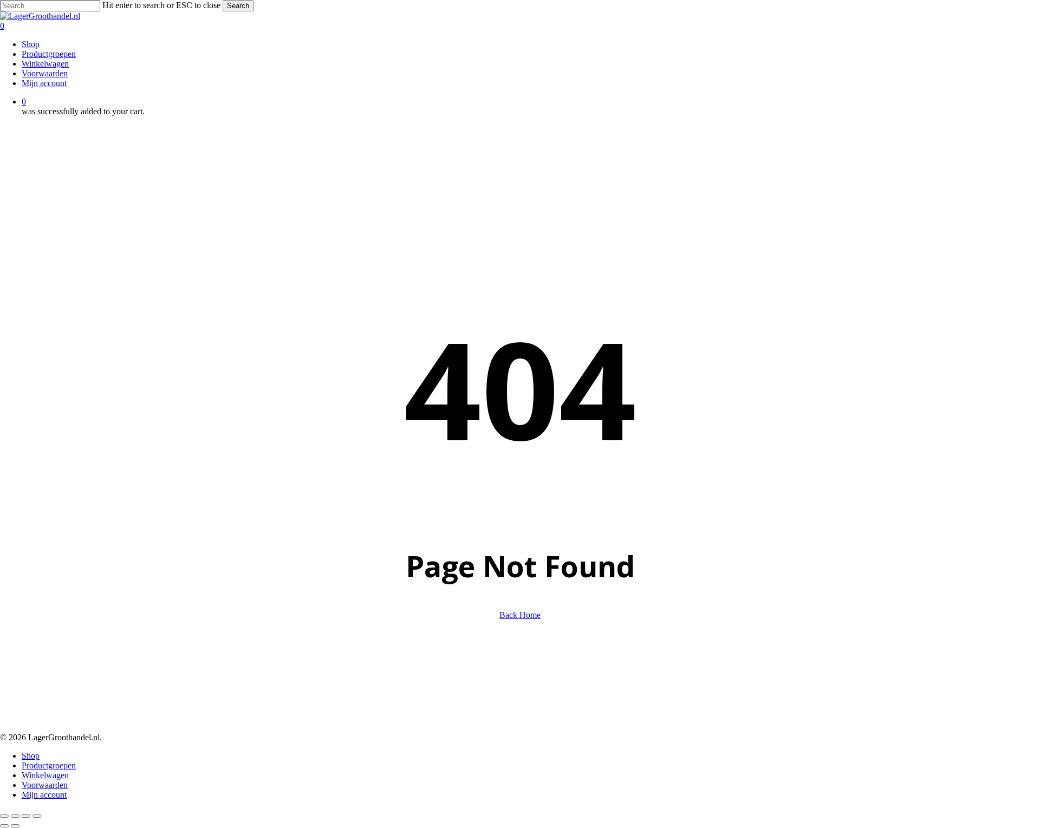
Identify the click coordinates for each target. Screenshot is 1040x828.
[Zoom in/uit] (4, 816)
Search (238, 6)
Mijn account (44, 794)
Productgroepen (49, 765)
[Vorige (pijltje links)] (4, 825)
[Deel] (26, 816)
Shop (31, 755)
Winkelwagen (45, 775)
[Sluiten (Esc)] (36, 816)
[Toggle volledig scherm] (15, 816)
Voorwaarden (45, 785)
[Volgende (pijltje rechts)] (15, 825)
